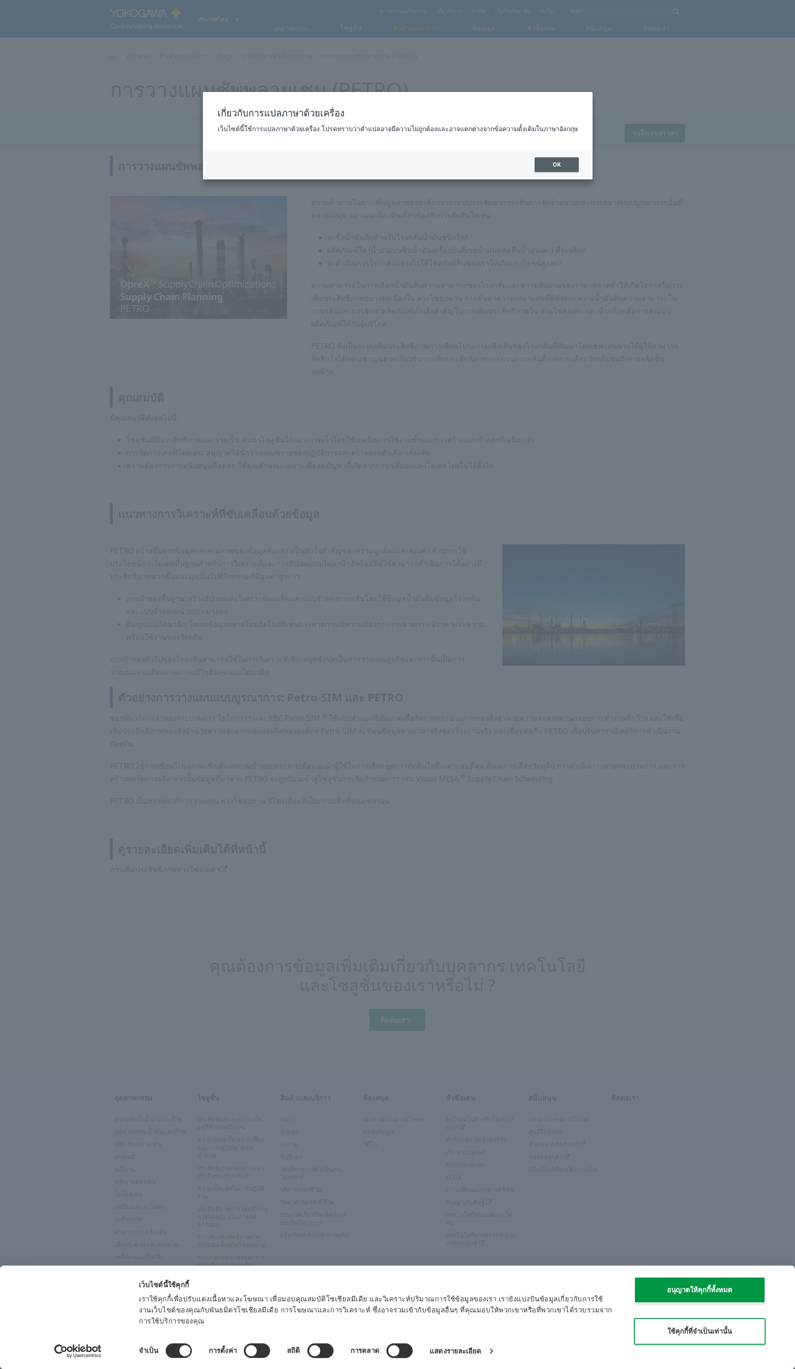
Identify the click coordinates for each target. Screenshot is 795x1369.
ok (557, 164)
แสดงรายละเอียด (455, 1351)
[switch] (257, 1350)
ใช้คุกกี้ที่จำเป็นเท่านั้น (700, 1331)
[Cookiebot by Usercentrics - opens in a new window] (78, 1351)
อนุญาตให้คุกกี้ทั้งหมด (699, 1290)
